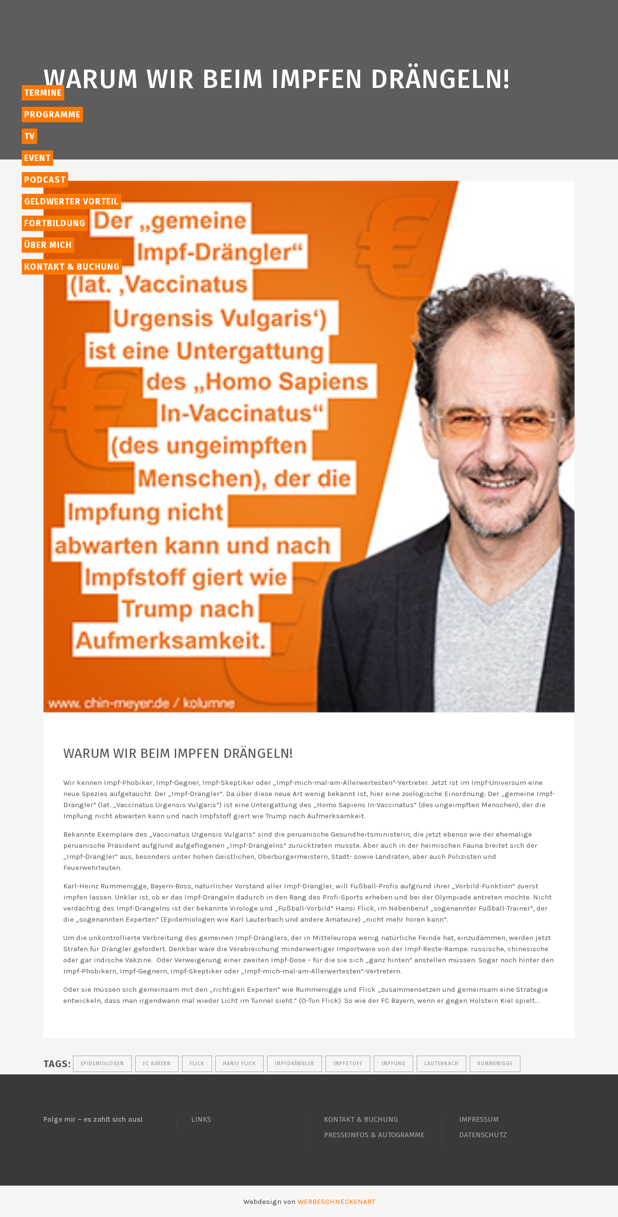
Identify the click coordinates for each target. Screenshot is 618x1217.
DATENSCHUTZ (483, 1134)
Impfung (393, 1064)
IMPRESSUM (479, 1119)
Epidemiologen (102, 1064)
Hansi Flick (239, 1064)
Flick (197, 1064)
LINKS (201, 1119)
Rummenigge (495, 1064)
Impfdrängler (294, 1064)
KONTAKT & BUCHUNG (361, 1119)
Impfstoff (348, 1064)
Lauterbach (441, 1064)
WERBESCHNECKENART (336, 1201)
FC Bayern (157, 1064)
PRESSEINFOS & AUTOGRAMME (374, 1134)
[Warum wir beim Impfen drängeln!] (309, 446)
